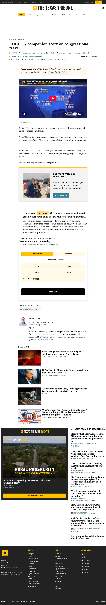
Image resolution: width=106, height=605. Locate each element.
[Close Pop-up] (92, 2)
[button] (53, 302)
